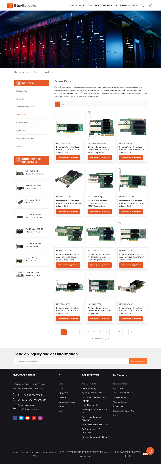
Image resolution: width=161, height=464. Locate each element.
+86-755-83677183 (32, 395)
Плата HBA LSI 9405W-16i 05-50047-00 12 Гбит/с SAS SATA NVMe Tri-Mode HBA (34, 259)
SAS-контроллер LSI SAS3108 (91, 431)
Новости (62, 397)
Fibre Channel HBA (91, 405)
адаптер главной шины (92, 393)
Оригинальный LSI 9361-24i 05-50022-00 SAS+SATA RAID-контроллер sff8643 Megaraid (34, 201)
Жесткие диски (22, 123)
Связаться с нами (129, 5)
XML (35, 455)
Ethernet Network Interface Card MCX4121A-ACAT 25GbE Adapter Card (131, 203)
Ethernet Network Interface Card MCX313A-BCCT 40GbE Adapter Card (68, 150)
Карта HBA (20, 99)
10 (119, 332)
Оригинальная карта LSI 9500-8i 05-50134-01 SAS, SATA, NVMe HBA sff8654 (34, 245)
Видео (98, 5)
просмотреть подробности (68, 157)
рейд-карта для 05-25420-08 (94, 411)
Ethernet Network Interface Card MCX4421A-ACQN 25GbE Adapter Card (99, 203)
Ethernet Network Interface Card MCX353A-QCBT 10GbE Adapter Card (68, 311)
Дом (72, 5)
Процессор (20, 130)
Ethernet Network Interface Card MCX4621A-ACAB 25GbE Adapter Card (69, 203)
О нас (79, 5)
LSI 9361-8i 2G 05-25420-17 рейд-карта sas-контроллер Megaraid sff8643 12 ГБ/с (34, 172)
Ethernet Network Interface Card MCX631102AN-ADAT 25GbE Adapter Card (99, 150)
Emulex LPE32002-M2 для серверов (94, 399)
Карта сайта (19, 452)
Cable (18, 146)
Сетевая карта (21, 115)
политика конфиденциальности (41, 452)
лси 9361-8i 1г (89, 384)
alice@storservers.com (28, 409)
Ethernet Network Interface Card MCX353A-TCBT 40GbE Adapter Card (131, 311)
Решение (107, 5)
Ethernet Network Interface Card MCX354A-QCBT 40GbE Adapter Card (131, 257)
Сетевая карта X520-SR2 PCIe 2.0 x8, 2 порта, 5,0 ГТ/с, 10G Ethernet (34, 274)
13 (131, 332)
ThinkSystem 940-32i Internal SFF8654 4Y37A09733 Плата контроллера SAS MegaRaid (35, 230)
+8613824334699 (37, 400)
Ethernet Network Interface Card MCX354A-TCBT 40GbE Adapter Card (99, 311)
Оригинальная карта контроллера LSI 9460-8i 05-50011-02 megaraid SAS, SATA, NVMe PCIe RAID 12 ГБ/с (35, 216)
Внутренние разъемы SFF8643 (91, 418)
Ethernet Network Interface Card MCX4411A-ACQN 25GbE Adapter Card (67, 257)
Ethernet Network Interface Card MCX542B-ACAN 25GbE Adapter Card (131, 150)
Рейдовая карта (22, 91)
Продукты (88, 5)
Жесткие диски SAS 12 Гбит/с (95, 438)
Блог (116, 5)
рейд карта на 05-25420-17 (95, 424)
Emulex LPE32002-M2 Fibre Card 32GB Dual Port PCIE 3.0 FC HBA (34, 187)
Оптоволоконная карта (25, 107)
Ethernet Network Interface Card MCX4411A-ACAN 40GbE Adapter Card (99, 257)
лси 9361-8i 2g (89, 388)
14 (137, 332)
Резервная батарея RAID (25, 138)
